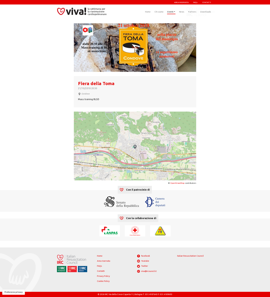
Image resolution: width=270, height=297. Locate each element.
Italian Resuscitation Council (190, 256)
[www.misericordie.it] (160, 230)
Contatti (101, 271)
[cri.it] (135, 230)
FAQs (195, 2)
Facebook (145, 256)
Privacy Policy (103, 276)
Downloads (205, 12)
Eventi (170, 12)
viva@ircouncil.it (149, 271)
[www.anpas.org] (109, 230)
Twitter (144, 266)
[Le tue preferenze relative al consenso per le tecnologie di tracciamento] (13, 292)
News (181, 12)
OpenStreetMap (177, 183)
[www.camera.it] (155, 201)
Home (147, 12)
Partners (192, 12)
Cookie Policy (103, 281)
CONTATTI (206, 2)
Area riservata (103, 261)
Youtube (145, 261)
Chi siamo (159, 12)
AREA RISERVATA (181, 2)
